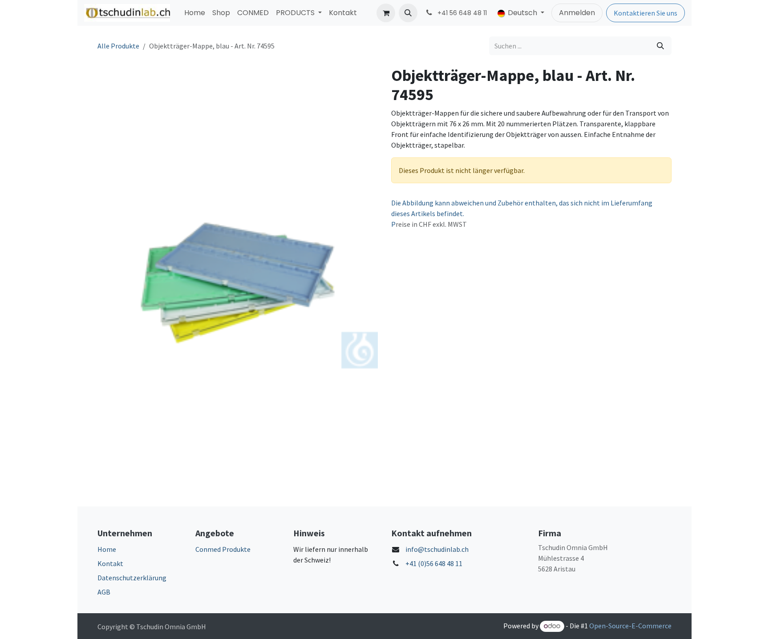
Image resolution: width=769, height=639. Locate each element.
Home (106, 549)
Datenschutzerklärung (131, 577)
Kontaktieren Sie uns (645, 12)
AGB (103, 591)
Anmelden (577, 13)
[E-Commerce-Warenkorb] (385, 13)
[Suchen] (660, 45)
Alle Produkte (118, 45)
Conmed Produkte (223, 549)
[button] (408, 13)
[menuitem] (195, 13)
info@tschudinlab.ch (437, 549)
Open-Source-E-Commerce (630, 625)
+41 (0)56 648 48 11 (433, 563)
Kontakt (110, 563)
